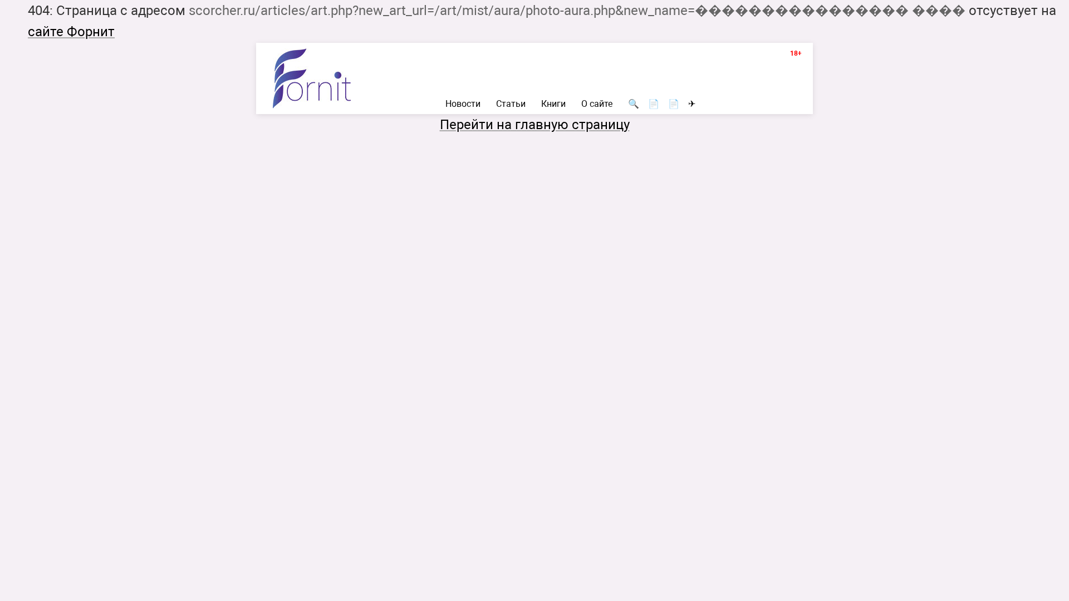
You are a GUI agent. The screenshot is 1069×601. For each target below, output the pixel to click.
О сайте (596, 104)
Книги (553, 104)
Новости (462, 104)
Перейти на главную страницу (535, 124)
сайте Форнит (71, 32)
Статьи (511, 104)
